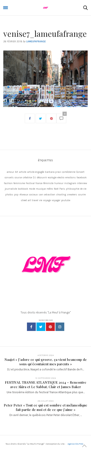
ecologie (52, 177)
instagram (70, 183)
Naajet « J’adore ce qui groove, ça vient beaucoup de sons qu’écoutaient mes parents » (45, 361)
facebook (82, 177)
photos (9, 194)
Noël (56, 188)
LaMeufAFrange (36, 41)
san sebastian (47, 194)
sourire (82, 194)
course (18, 177)
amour (10, 172)
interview (82, 183)
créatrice (27, 177)
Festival (30, 183)
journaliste (11, 188)
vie (40, 200)
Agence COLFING (75, 444)
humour (58, 183)
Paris (62, 188)
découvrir (42, 177)
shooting (61, 194)
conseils (9, 177)
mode (32, 188)
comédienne (68, 172)
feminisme (19, 183)
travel (35, 200)
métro (50, 188)
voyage (47, 200)
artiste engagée (35, 172)
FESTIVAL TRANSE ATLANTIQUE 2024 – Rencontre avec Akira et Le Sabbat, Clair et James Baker (45, 384)
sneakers (72, 194)
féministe (48, 183)
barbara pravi (53, 172)
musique (41, 188)
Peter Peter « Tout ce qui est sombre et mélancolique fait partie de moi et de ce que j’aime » (45, 407)
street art (26, 200)
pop (16, 194)
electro (60, 177)
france (39, 183)
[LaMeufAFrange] (45, 7)
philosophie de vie (76, 188)
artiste (22, 172)
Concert (80, 172)
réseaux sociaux (28, 194)
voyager (56, 200)
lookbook (23, 188)
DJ (34, 177)
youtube (65, 200)
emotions (70, 177)
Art (16, 172)
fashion (8, 183)
